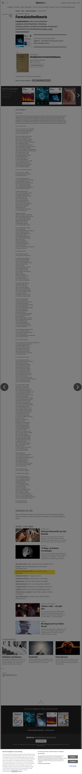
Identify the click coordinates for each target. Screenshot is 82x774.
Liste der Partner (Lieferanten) (44, 763)
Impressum (19, 771)
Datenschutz (14, 771)
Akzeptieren (72, 756)
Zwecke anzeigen (72, 766)
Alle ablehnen (73, 761)
